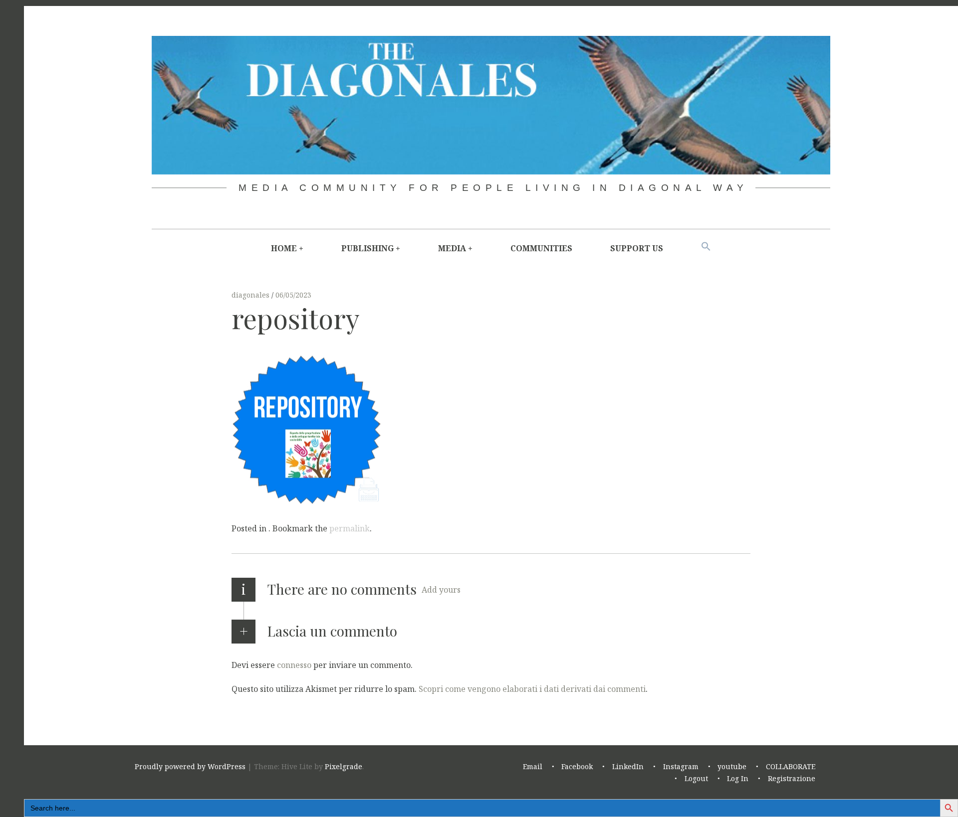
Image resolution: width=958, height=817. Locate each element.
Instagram (681, 766)
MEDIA (452, 248)
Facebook (577, 766)
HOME (284, 248)
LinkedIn (628, 766)
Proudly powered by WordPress (190, 766)
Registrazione (791, 778)
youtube (732, 766)
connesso (294, 664)
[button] (706, 246)
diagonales (251, 295)
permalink (349, 528)
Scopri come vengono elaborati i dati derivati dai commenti (532, 688)
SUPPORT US (636, 248)
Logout (696, 778)
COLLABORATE (790, 766)
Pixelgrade (343, 766)
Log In (737, 778)
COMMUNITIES (541, 248)
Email (532, 766)
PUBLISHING (367, 248)
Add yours (441, 589)
